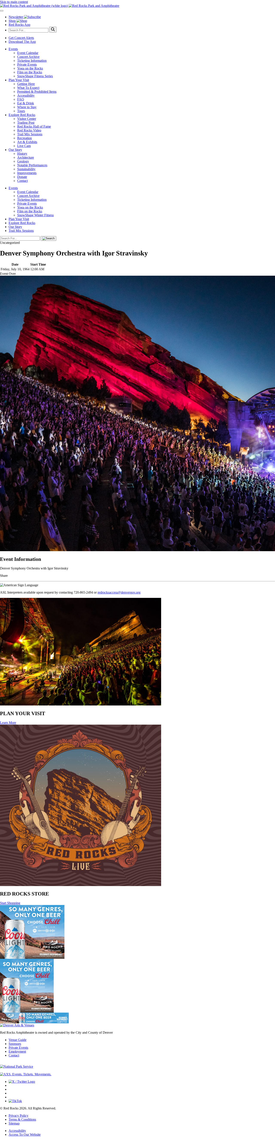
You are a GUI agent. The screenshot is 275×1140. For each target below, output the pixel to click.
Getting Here (26, 84)
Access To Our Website (25, 1134)
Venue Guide (17, 1040)
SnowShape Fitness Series (35, 76)
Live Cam (24, 146)
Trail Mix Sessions (29, 134)
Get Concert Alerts (21, 38)
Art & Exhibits (27, 142)
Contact (22, 181)
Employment (17, 1051)
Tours (21, 111)
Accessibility (26, 95)
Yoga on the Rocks (30, 68)
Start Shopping (10, 903)
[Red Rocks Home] (137, 6)
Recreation (24, 138)
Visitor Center (26, 119)
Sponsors (15, 1044)
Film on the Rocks (29, 72)
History (22, 153)
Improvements (27, 173)
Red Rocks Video (29, 130)
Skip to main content (14, 2)
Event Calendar (27, 53)
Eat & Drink (25, 103)
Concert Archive (28, 57)
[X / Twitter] (22, 1081)
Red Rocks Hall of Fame (34, 126)
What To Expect (28, 88)
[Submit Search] (53, 29)
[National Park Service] (16, 1066)
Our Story (15, 150)
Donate (22, 177)
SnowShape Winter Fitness (35, 215)
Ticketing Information (32, 60)
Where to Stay (27, 107)
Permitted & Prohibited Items (37, 91)
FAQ (20, 99)
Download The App (22, 41)
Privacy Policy (18, 1115)
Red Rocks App (19, 24)
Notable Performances (32, 165)
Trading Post (25, 122)
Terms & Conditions (22, 1119)
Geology (23, 161)
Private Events (27, 64)
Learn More (8, 722)
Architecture (25, 157)
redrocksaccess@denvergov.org (119, 592)
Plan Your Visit (19, 80)
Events (13, 49)
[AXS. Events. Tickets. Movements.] (25, 1074)
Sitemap (14, 1123)
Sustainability (26, 169)
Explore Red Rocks (22, 115)
